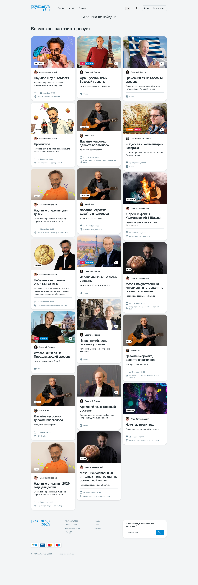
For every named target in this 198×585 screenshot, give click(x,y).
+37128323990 (71, 525)
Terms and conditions (66, 554)
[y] (160, 532)
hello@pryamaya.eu (72, 528)
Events (61, 8)
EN (128, 8)
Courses (82, 8)
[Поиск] (136, 8)
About (71, 8)
